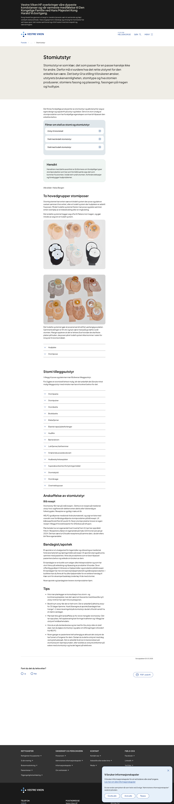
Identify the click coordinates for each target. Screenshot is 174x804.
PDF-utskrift (145, 674)
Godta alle (112, 796)
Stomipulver (53, 400)
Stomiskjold (53, 472)
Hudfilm (51, 433)
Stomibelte (53, 407)
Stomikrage (53, 479)
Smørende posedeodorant (59, 453)
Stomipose (53, 354)
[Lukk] (168, 770)
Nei (35, 673)
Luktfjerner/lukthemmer (58, 446)
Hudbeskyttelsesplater (58, 459)
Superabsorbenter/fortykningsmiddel (64, 466)
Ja (25, 673)
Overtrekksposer (55, 485)
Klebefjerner (53, 420)
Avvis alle (128, 796)
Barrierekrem (53, 440)
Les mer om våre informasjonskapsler (120, 782)
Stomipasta (53, 394)
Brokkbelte (53, 413)
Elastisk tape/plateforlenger (60, 426)
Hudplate (52, 347)
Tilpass (143, 796)
